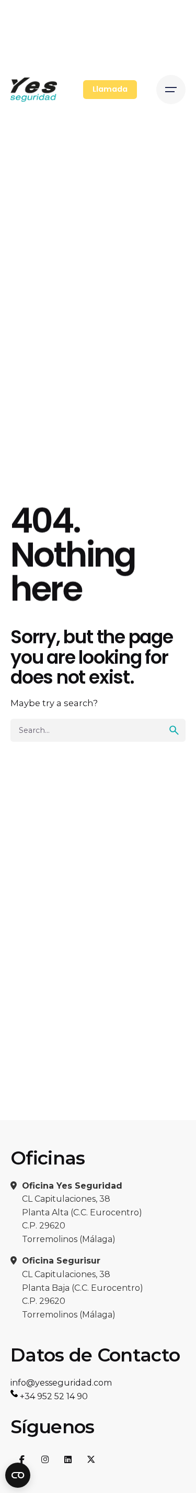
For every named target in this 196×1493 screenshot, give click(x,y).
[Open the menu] (171, 89)
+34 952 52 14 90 (53, 1396)
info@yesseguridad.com (61, 1382)
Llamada (110, 89)
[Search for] (98, 730)
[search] (174, 730)
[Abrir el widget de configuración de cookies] (17, 1475)
